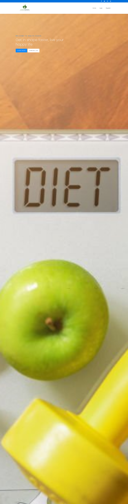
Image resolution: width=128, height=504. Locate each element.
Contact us (33, 50)
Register (108, 8)
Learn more (21, 50)
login (101, 8)
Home (94, 8)
